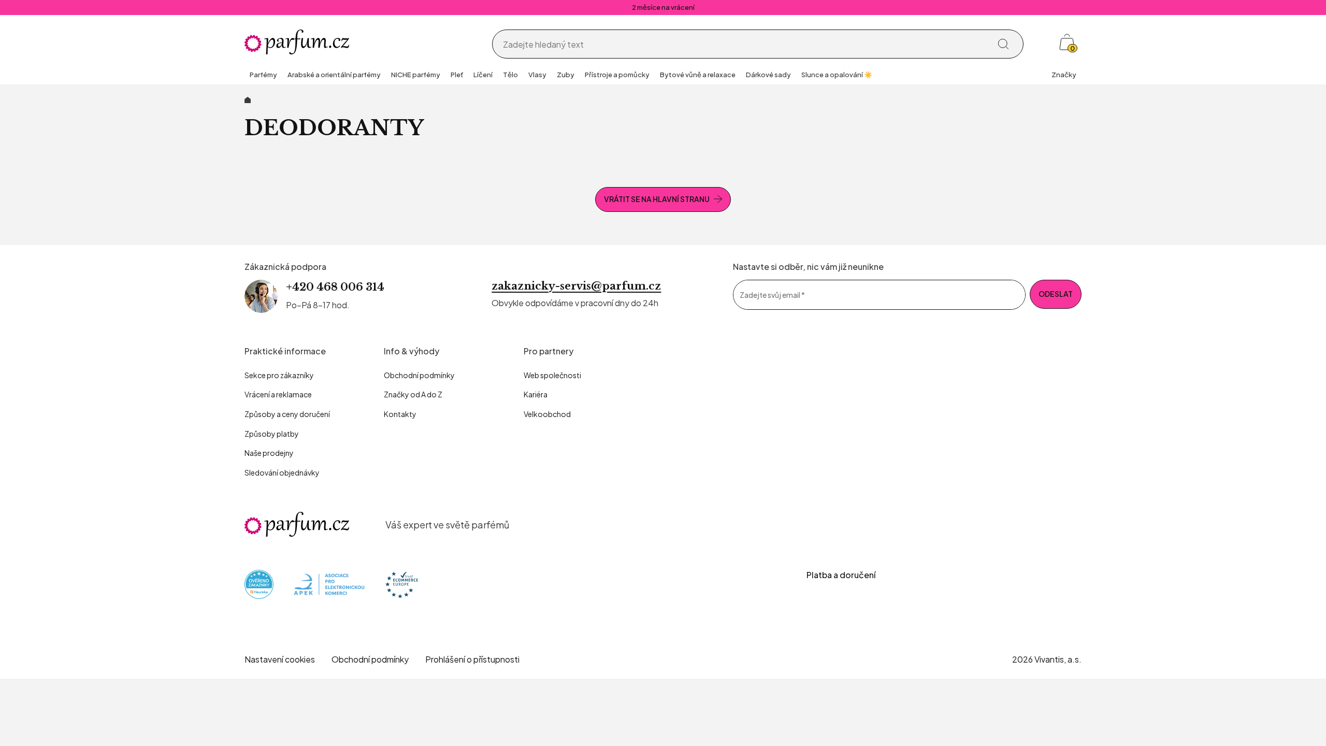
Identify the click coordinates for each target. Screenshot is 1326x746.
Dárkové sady (768, 74)
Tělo (510, 74)
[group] (263, 75)
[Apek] (329, 583)
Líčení (483, 74)
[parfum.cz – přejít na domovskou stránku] (296, 524)
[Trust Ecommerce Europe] (402, 583)
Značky (1063, 74)
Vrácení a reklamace (278, 394)
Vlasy (537, 74)
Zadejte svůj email (772, 294)
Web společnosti (552, 375)
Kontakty (400, 414)
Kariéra (535, 394)
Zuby (565, 74)
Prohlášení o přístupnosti (472, 659)
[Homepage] (296, 42)
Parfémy (263, 74)
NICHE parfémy (415, 74)
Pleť (457, 74)
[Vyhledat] (1003, 44)
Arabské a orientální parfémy (334, 74)
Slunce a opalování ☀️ (836, 74)
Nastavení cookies (279, 659)
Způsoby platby (271, 433)
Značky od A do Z (413, 394)
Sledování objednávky (282, 472)
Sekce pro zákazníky (279, 375)
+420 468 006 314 (335, 287)
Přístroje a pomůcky (617, 74)
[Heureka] (258, 583)
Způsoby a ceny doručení (287, 414)
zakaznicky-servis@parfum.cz (576, 286)
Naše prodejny (269, 452)
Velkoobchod (547, 414)
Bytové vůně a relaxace (698, 74)
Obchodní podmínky (419, 375)
